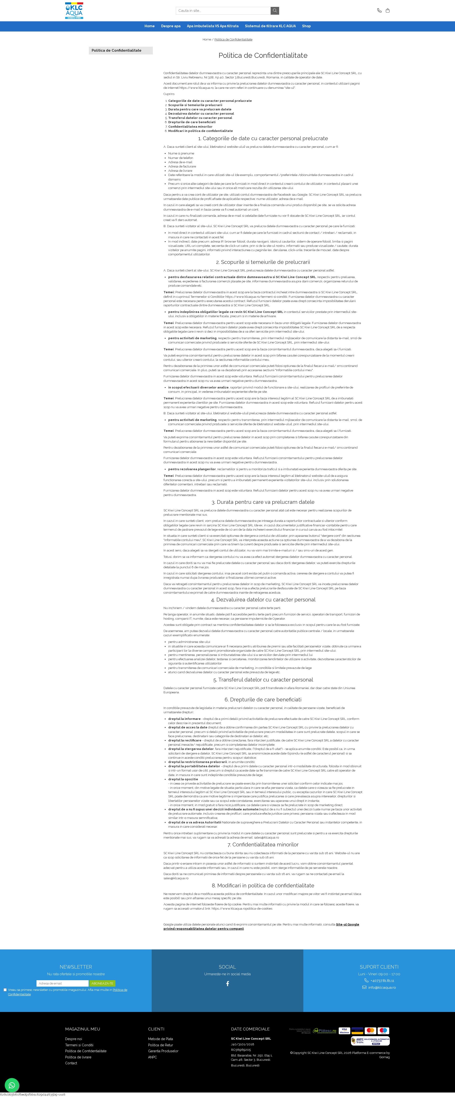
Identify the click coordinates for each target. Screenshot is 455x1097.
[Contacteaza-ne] (379, 10)
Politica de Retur (160, 1045)
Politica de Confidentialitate (233, 39)
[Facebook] (227, 984)
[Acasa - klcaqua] (89, 10)
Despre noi (73, 1039)
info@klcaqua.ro (382, 987)
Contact (71, 1063)
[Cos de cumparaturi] (387, 10)
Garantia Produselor (163, 1051)
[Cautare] (275, 11)
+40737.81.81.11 (382, 981)
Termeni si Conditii (79, 1045)
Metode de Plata (160, 1039)
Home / (208, 39)
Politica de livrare (78, 1057)
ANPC (152, 1057)
